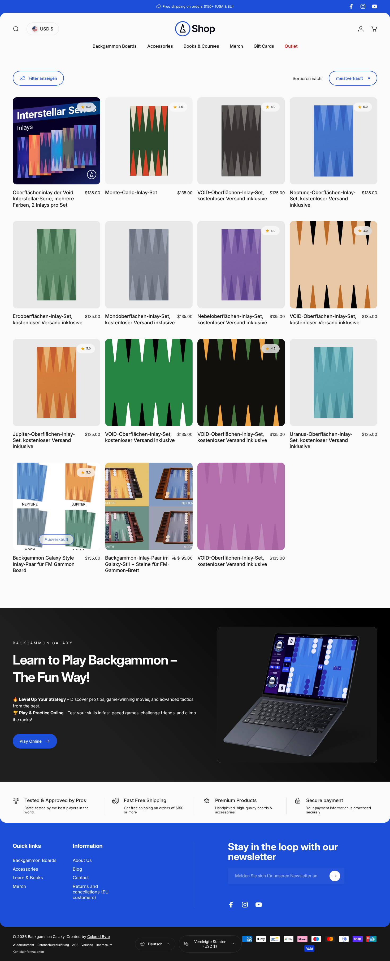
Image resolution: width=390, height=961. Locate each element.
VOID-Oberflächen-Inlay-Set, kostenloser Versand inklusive (232, 195)
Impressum (104, 945)
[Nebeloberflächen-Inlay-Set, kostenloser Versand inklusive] (241, 264)
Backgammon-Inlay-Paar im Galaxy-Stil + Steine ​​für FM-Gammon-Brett (137, 564)
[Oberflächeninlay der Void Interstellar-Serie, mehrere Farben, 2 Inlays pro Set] (56, 141)
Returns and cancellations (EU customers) (91, 892)
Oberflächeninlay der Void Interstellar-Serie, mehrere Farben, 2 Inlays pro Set (43, 198)
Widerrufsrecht (23, 945)
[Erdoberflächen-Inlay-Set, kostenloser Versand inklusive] (56, 264)
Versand (87, 945)
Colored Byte (98, 936)
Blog (77, 869)
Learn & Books (28, 877)
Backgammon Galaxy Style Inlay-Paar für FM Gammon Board (44, 564)
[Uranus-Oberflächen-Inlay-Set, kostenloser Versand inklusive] (333, 382)
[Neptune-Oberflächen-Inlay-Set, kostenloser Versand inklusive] (333, 141)
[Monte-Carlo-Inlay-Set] (149, 141)
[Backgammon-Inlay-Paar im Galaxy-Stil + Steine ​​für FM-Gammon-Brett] (149, 506)
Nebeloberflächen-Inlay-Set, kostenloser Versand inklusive (232, 319)
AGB (75, 945)
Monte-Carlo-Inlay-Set (131, 192)
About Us (82, 860)
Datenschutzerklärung (53, 945)
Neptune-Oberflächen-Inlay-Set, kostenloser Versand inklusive (323, 198)
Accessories (25, 869)
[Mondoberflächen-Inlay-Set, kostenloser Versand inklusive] (149, 264)
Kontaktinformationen (28, 952)
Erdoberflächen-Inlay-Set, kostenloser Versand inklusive (48, 319)
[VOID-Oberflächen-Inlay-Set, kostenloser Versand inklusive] (241, 141)
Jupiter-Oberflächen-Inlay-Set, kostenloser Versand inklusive (44, 440)
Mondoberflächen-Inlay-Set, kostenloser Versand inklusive (140, 319)
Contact (81, 877)
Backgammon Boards (35, 860)
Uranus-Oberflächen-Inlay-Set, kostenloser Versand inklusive (321, 440)
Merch (19, 886)
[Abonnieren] (335, 876)
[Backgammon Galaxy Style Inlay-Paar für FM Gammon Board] (56, 506)
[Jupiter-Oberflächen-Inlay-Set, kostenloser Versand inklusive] (56, 382)
